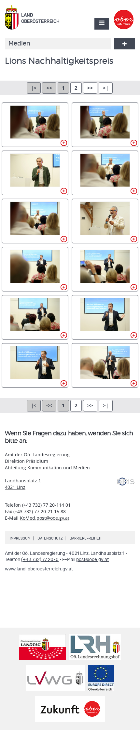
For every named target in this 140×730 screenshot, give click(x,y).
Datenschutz (50, 538)
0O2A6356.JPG (35, 269)
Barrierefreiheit (86, 538)
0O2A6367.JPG (35, 317)
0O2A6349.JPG (105, 172)
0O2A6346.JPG (35, 172)
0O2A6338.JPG (105, 124)
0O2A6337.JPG (35, 124)
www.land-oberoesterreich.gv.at (39, 569)
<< (49, 88)
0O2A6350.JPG (35, 221)
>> (90, 88)
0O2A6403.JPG (105, 365)
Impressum (20, 538)
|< (33, 88)
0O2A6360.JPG (105, 269)
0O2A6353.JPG (105, 221)
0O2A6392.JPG (35, 365)
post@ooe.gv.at (92, 559)
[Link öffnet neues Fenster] (124, 14)
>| (105, 88)
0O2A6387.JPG (105, 317)
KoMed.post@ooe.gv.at (44, 518)
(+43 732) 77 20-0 (40, 559)
